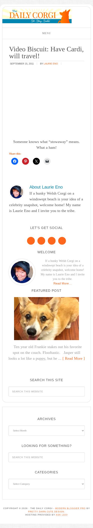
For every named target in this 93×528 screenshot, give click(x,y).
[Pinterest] (41, 241)
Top (88, 522)
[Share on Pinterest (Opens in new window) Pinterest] (25, 161)
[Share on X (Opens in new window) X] (36, 161)
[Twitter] (52, 241)
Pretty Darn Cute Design (46, 511)
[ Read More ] (74, 358)
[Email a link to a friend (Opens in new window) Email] (47, 161)
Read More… (62, 283)
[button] (46, 33)
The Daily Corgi (37, 16)
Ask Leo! (62, 515)
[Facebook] (31, 241)
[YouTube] (62, 241)
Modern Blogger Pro (70, 508)
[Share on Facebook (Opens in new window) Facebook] (14, 161)
